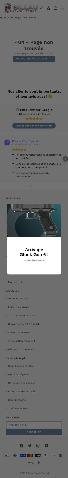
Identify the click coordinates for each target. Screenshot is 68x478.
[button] (10, 207)
